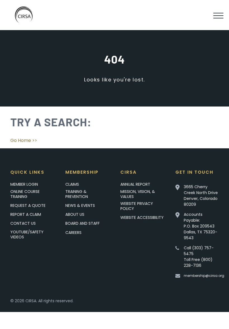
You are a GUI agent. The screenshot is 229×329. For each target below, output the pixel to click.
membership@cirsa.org (204, 276)
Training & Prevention (76, 194)
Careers (73, 232)
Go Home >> (23, 140)
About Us (74, 214)
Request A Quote (28, 205)
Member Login (24, 184)
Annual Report (135, 184)
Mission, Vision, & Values (137, 194)
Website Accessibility (142, 217)
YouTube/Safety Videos (27, 234)
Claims (72, 184)
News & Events (80, 205)
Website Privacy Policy (136, 206)
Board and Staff (82, 223)
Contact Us (23, 223)
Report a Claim (25, 214)
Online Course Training (25, 194)
